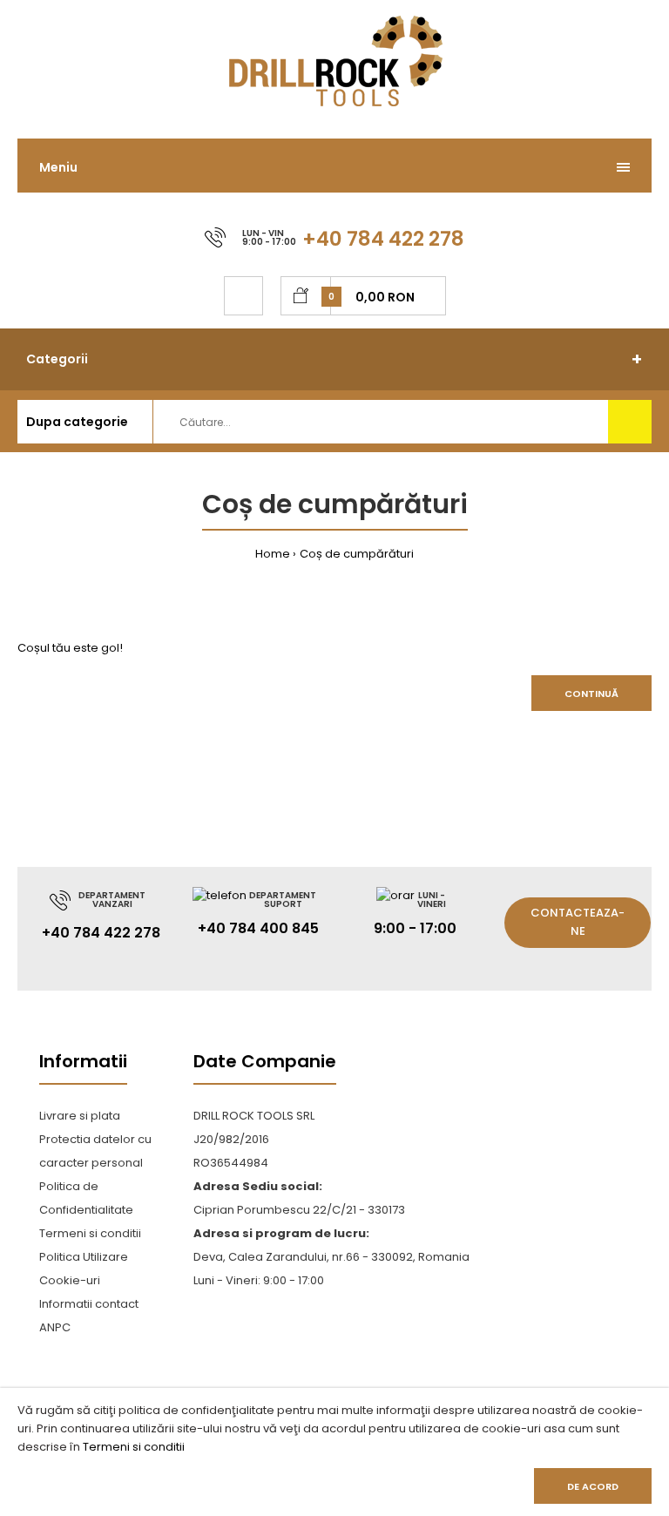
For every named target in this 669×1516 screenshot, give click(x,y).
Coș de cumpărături (357, 553)
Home (272, 553)
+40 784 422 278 (383, 239)
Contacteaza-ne (577, 921)
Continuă (591, 693)
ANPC (55, 1327)
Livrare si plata (79, 1115)
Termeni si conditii (134, 1446)
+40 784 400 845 (258, 928)
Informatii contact (89, 1304)
